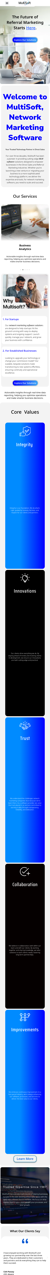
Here (30, 27)
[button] (7, 3)
